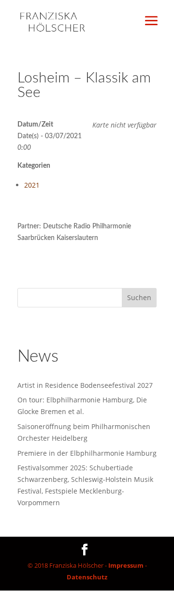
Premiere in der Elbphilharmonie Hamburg (87, 453)
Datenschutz (87, 577)
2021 (32, 185)
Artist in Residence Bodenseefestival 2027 (85, 385)
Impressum (126, 565)
